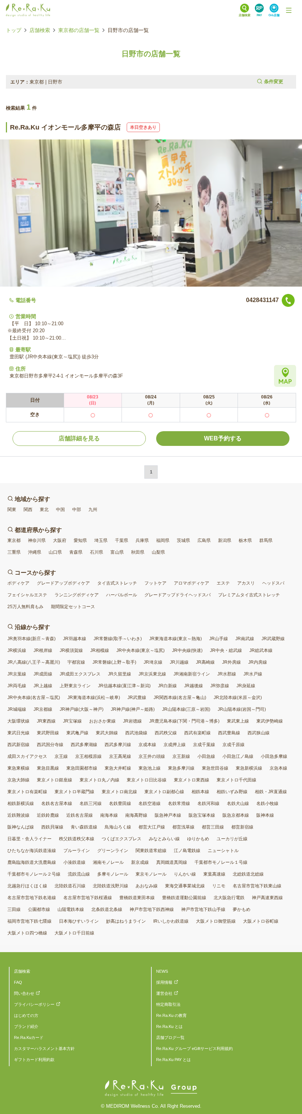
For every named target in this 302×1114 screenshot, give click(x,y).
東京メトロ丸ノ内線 (99, 780)
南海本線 (109, 815)
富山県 (117, 552)
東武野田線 (48, 732)
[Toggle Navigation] (288, 10)
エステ (223, 583)
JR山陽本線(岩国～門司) (242, 709)
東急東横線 (18, 768)
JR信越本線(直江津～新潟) (124, 685)
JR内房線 (257, 662)
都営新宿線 (242, 827)
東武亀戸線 (77, 732)
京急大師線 (18, 780)
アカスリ (246, 583)
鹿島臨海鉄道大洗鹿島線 (31, 862)
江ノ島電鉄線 (187, 850)
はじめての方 (26, 1015)
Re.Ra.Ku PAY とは (173, 1059)
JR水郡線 (226, 674)
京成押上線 (175, 744)
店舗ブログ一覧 (170, 1037)
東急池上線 (149, 768)
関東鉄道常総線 (151, 850)
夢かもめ (241, 909)
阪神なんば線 (20, 827)
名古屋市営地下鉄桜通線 (87, 897)
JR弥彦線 (219, 685)
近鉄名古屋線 (79, 815)
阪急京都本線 (235, 815)
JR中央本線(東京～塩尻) (140, 650)
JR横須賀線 (71, 650)
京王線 (61, 756)
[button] (151, 82)
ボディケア (18, 583)
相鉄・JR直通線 (271, 791)
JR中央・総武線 (226, 650)
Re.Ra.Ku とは (169, 1026)
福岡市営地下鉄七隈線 (29, 921)
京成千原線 (233, 744)
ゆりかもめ (198, 838)
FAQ (18, 982)
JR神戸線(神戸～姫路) (133, 709)
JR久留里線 (119, 674)
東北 (44, 509)
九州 (92, 509)
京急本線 (278, 768)
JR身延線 (245, 685)
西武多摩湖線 (84, 744)
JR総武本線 (261, 650)
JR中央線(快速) (187, 650)
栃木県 (245, 540)
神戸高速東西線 (267, 897)
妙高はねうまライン (126, 921)
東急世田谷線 (215, 768)
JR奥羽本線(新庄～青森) (31, 638)
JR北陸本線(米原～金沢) (238, 697)
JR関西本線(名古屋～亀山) (180, 697)
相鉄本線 (200, 791)
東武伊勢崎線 (269, 721)
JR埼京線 (153, 662)
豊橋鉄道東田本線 (137, 897)
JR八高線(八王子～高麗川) (33, 662)
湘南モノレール (108, 862)
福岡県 (162, 540)
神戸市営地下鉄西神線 (152, 909)
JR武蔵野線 (273, 638)
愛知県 (80, 540)
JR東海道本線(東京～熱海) (175, 638)
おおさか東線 (102, 721)
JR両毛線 (16, 685)
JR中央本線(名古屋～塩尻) (33, 697)
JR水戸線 (252, 674)
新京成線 (140, 862)
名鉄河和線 (208, 803)
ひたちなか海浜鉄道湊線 (31, 850)
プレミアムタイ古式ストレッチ (249, 594)
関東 (11, 509)
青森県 (75, 552)
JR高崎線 (205, 662)
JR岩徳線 (132, 721)
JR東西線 (46, 721)
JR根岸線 (43, 650)
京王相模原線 (88, 756)
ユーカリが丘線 (232, 838)
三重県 (14, 552)
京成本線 (147, 744)
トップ (13, 30)
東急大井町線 (118, 768)
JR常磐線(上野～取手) (114, 662)
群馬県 (266, 540)
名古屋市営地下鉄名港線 (31, 897)
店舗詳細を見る (79, 438)
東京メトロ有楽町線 (27, 791)
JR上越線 (43, 685)
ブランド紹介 (26, 1026)
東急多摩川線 (181, 768)
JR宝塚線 (72, 721)
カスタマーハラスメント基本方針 (44, 1048)
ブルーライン (76, 850)
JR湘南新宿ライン (191, 674)
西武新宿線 (18, 744)
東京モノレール (151, 874)
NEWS (162, 971)
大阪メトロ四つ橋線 (27, 933)
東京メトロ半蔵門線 (74, 791)
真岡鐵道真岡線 (171, 862)
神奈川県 (37, 540)
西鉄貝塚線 (52, 827)
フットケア (155, 583)
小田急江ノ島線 (237, 756)
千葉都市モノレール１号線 (220, 862)
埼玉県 (101, 540)
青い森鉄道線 (84, 827)
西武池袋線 (136, 732)
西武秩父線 (166, 732)
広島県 (204, 540)
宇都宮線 (76, 662)
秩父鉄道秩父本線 (76, 838)
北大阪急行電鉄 (229, 897)
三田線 (14, 909)
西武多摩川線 (118, 744)
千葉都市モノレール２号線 (33, 874)
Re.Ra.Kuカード (28, 1037)
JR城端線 (16, 709)
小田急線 (206, 756)
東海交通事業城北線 (185, 885)
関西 (28, 509)
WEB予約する (223, 438)
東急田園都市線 (81, 768)
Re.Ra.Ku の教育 (171, 1015)
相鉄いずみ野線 (232, 791)
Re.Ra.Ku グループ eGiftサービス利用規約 (194, 1048)
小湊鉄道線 (74, 862)
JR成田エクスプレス (80, 674)
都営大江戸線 (151, 827)
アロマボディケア (191, 583)
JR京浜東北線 (152, 674)
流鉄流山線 (79, 874)
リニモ (218, 885)
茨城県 (183, 540)
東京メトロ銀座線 (54, 780)
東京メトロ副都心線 (164, 791)
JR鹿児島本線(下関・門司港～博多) (184, 721)
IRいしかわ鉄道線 (171, 921)
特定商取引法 (168, 1004)
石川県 (96, 552)
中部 (76, 509)
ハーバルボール (121, 594)
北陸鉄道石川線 (70, 885)
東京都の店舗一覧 (78, 30)
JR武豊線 (136, 697)
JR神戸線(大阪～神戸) (81, 709)
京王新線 (181, 756)
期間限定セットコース (73, 606)
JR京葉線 (16, 674)
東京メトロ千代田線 (236, 780)
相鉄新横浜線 (20, 803)
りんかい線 (185, 874)
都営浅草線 (183, 827)
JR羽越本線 (74, 638)
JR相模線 (99, 650)
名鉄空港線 (149, 803)
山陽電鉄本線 (70, 909)
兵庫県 (142, 540)
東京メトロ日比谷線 (146, 780)
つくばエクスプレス (121, 838)
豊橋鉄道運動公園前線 (184, 897)
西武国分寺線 (50, 744)
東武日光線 (18, 732)
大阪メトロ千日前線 (74, 933)
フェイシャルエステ (27, 594)
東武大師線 (107, 732)
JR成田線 (43, 674)
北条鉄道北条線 (106, 909)
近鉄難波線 (18, 815)
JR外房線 (231, 662)
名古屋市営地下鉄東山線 (257, 885)
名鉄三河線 (91, 803)
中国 (60, 509)
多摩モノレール (112, 874)
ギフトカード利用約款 (34, 1059)
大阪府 (59, 540)
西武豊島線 (229, 732)
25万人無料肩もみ (25, 606)
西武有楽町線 (197, 732)
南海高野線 (136, 815)
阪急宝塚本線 (202, 815)
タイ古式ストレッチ (117, 583)
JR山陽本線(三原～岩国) (186, 709)
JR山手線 (218, 638)
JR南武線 (244, 638)
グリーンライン (112, 850)
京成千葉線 (204, 744)
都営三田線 (213, 827)
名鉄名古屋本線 (56, 803)
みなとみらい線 (164, 838)
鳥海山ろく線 (118, 827)
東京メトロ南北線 (119, 791)
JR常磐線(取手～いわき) (118, 638)
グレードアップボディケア (63, 583)
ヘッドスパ (273, 583)
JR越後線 (193, 685)
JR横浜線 (16, 650)
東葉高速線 (214, 874)
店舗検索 (39, 30)
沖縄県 (34, 552)
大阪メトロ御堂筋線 (216, 921)
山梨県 (158, 552)
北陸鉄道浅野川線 (110, 885)
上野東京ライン (75, 685)
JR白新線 (167, 685)
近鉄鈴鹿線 (48, 815)
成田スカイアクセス (27, 756)
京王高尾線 (120, 756)
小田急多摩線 (274, 756)
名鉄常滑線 (179, 803)
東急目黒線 (48, 768)
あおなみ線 (147, 885)
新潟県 (224, 540)
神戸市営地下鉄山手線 (203, 909)
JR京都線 (43, 709)
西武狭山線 (258, 732)
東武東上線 (238, 721)
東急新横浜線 (249, 768)
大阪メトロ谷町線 (260, 921)
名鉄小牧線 (267, 803)
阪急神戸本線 (168, 815)
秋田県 (137, 552)
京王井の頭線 (151, 756)
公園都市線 (39, 909)
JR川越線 (179, 662)
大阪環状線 (18, 721)
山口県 (55, 552)
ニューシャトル (223, 850)
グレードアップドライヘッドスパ (177, 594)
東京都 (14, 540)
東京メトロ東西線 (191, 780)
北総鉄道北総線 (248, 874)
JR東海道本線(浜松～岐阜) (93, 697)
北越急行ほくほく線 (27, 885)
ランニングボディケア (77, 594)
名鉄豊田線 (120, 803)
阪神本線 (265, 815)
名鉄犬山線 (238, 803)
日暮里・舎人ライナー (29, 838)
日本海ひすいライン (79, 921)
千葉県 (121, 540)
